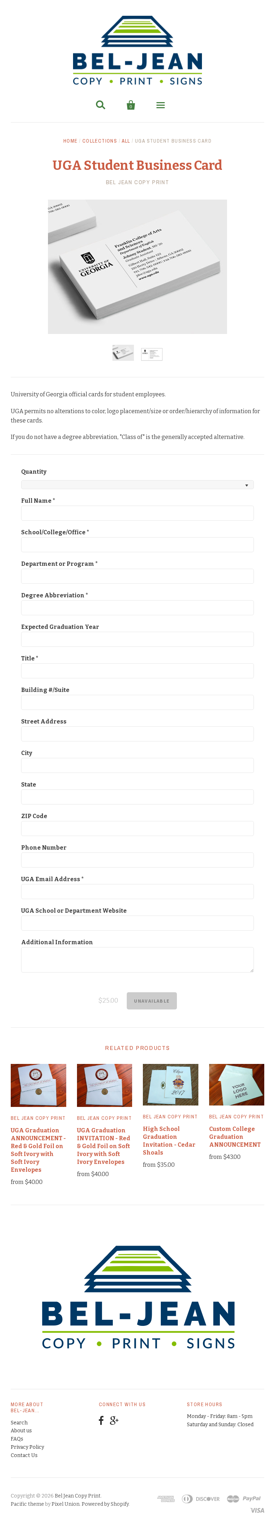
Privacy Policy (27, 1447)
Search (19, 1423)
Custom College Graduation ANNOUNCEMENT (235, 1137)
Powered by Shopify (105, 1504)
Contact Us (24, 1455)
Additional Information (57, 942)
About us (21, 1431)
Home (70, 141)
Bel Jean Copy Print (137, 182)
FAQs (17, 1439)
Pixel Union (65, 1504)
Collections (99, 141)
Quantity (34, 471)
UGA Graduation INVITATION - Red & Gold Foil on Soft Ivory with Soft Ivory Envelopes (103, 1146)
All (126, 141)
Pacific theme (27, 1504)
